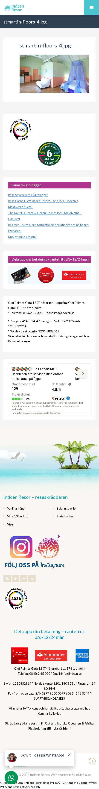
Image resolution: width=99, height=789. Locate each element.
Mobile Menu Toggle (91, 7)
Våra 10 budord (18, 516)
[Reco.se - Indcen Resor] (20, 130)
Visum (11, 524)
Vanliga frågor (16, 508)
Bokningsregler (67, 508)
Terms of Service (23, 787)
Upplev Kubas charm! (22, 237)
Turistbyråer (65, 516)
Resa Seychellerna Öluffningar (28, 195)
